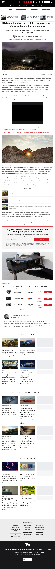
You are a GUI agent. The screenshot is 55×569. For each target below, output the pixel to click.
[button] (27, 293)
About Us (35, 549)
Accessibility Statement (10, 549)
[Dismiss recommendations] (53, 13)
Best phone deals (39, 527)
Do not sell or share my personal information (27, 554)
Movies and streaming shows (15, 534)
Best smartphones (27, 532)
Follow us (43, 74)
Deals (10, 9)
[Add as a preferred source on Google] (27, 559)
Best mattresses (27, 534)
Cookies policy (24, 552)
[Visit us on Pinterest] (24, 2)
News (41, 36)
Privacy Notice (44, 243)
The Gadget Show (46, 9)
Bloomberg (12, 220)
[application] (27, 113)
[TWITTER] (12, 317)
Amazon (21, 85)
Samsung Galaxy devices (15, 530)
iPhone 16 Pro (15, 527)
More (42, 5)
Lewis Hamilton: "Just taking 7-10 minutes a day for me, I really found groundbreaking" (27, 132)
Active (19, 5)
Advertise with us (33, 552)
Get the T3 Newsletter (21, 9)
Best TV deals (39, 532)
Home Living (26, 5)
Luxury (33, 5)
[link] (8, 292)
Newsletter (50, 74)
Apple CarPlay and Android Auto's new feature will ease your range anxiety (24, 127)
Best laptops (27, 527)
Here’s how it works (42, 39)
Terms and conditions (45, 549)
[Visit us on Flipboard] (31, 2)
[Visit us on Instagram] (29, 2)
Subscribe (47, 1)
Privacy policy (15, 552)
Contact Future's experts (25, 549)
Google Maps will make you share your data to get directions (20, 129)
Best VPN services (15, 536)
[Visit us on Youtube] (26, 2)
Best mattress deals (39, 529)
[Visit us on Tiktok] (33, 2)
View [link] (48, 292)
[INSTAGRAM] (14, 317)
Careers (41, 552)
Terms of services (21, 243)
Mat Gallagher (21, 36)
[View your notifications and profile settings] (42, 2)
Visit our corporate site (43, 564)
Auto (38, 5)
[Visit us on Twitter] (22, 2)
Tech (14, 5)
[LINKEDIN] (16, 317)
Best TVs (27, 529)
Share (6, 74)
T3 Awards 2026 (34, 9)
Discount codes (39, 534)
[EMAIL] (19, 317)
